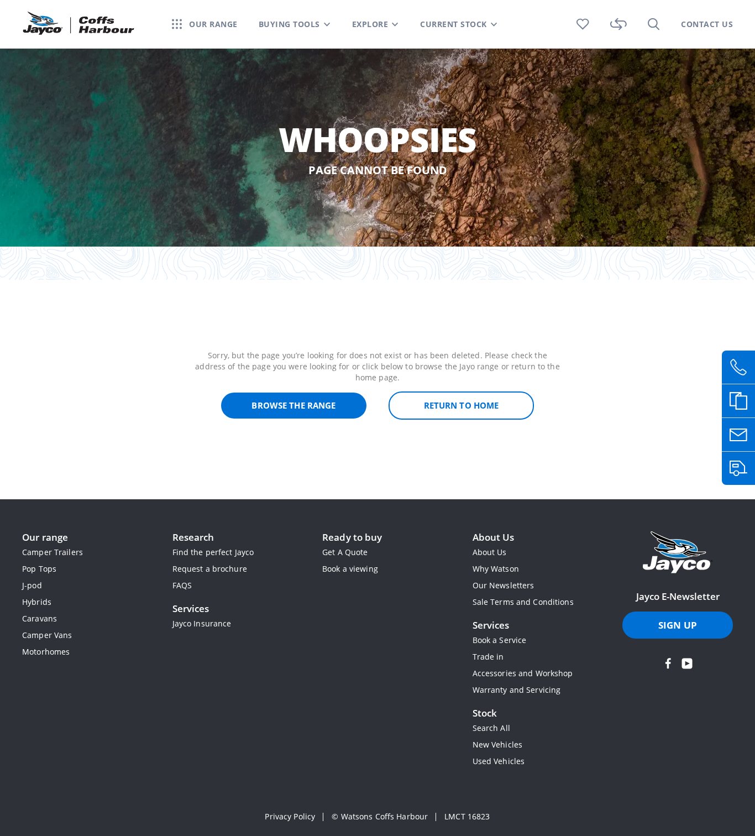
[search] (654, 24)
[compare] (618, 24)
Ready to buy (352, 537)
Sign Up (677, 625)
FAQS (182, 585)
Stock (485, 713)
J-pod (32, 585)
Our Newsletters (503, 585)
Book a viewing (350, 568)
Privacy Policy (290, 816)
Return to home (461, 405)
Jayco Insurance (202, 623)
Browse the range (293, 405)
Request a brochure (209, 568)
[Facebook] (668, 663)
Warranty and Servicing (517, 690)
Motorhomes (46, 651)
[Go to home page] (677, 553)
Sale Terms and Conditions (523, 602)
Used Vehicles (499, 761)
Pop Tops (39, 568)
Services (190, 608)
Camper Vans (47, 635)
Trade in (488, 656)
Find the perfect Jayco (213, 552)
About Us (494, 537)
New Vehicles (498, 744)
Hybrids (36, 602)
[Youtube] (687, 663)
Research (193, 537)
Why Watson (496, 568)
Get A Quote (345, 552)
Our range (45, 537)
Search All (491, 728)
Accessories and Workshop (523, 673)
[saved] (582, 24)
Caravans (39, 618)
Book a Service (500, 640)
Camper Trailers (52, 552)
